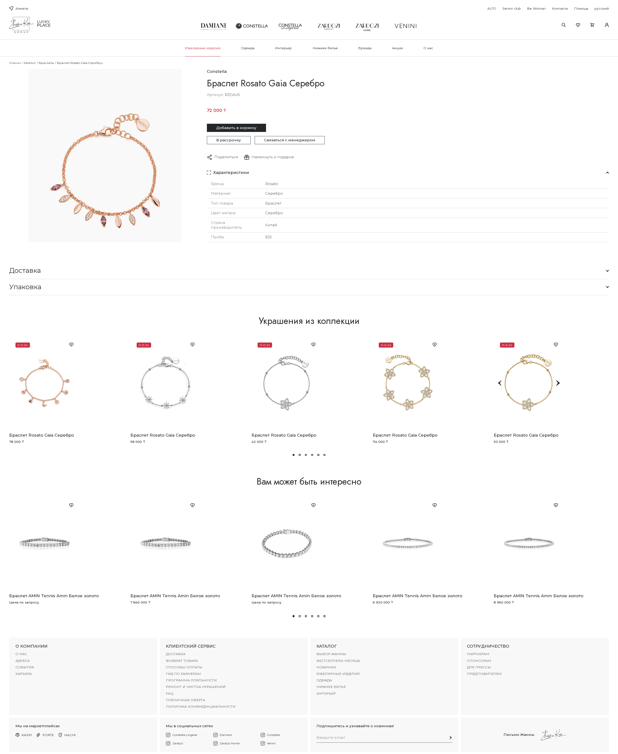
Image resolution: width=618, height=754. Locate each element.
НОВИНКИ (326, 667)
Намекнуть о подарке (273, 157)
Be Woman (536, 8)
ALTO (491, 8)
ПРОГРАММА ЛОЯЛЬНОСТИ (191, 680)
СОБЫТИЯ (24, 667)
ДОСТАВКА (175, 654)
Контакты (560, 8)
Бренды (365, 48)
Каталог (30, 63)
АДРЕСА (22, 661)
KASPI (26, 735)
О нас (428, 48)
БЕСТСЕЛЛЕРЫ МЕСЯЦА (338, 661)
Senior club (511, 8)
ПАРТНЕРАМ (478, 654)
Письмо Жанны (519, 734)
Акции (397, 48)
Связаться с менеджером (289, 140)
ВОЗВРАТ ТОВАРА (182, 661)
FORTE (48, 735)
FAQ (169, 693)
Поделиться (226, 157)
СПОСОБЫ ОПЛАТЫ (184, 667)
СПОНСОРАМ (479, 661)
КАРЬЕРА (23, 674)
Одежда (247, 48)
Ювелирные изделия (202, 48)
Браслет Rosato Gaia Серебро (41, 435)
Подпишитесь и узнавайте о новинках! (355, 726)
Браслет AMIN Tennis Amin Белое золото (54, 595)
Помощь (581, 8)
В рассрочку (228, 140)
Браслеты (46, 63)
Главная (15, 63)
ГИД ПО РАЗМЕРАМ (183, 674)
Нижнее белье (325, 48)
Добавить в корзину (236, 127)
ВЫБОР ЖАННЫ (331, 654)
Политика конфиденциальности (201, 706)
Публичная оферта (185, 700)
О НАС (21, 654)
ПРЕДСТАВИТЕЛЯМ (484, 674)
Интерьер (283, 48)
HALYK (70, 735)
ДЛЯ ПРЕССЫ (479, 667)
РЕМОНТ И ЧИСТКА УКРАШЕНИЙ (196, 687)
